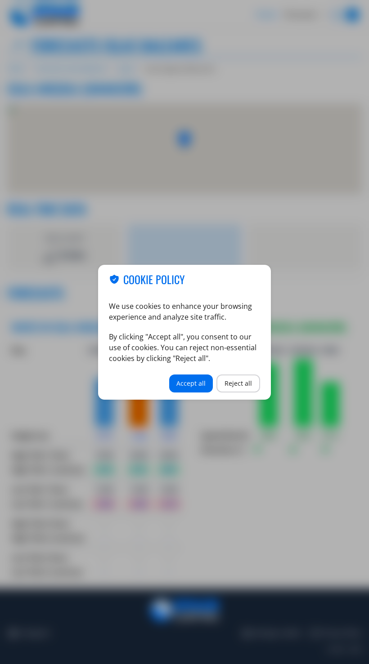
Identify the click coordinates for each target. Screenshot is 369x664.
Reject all (238, 383)
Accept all (191, 383)
